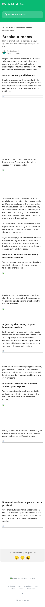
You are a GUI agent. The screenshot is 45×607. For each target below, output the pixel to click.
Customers (31, 589)
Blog (36, 586)
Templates (28, 586)
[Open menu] (41, 4)
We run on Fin (24, 600)
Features (13, 589)
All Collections (7, 28)
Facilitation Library (14, 586)
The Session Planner (24, 28)
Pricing (21, 589)
